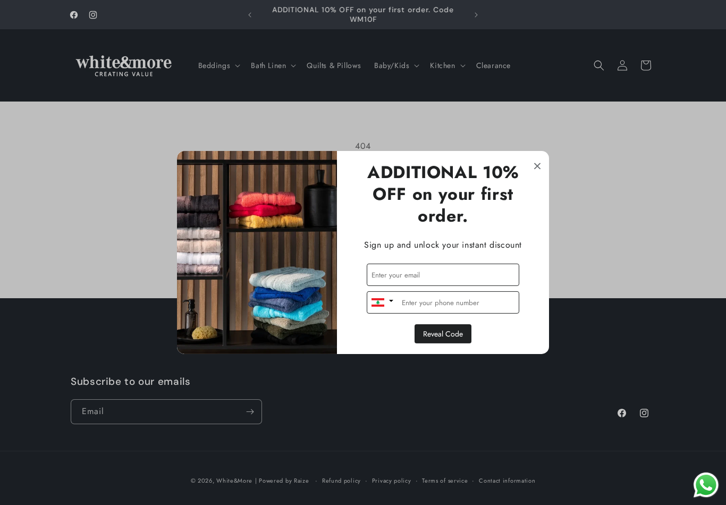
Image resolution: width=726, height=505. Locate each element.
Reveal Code (443, 334)
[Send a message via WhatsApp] (706, 485)
